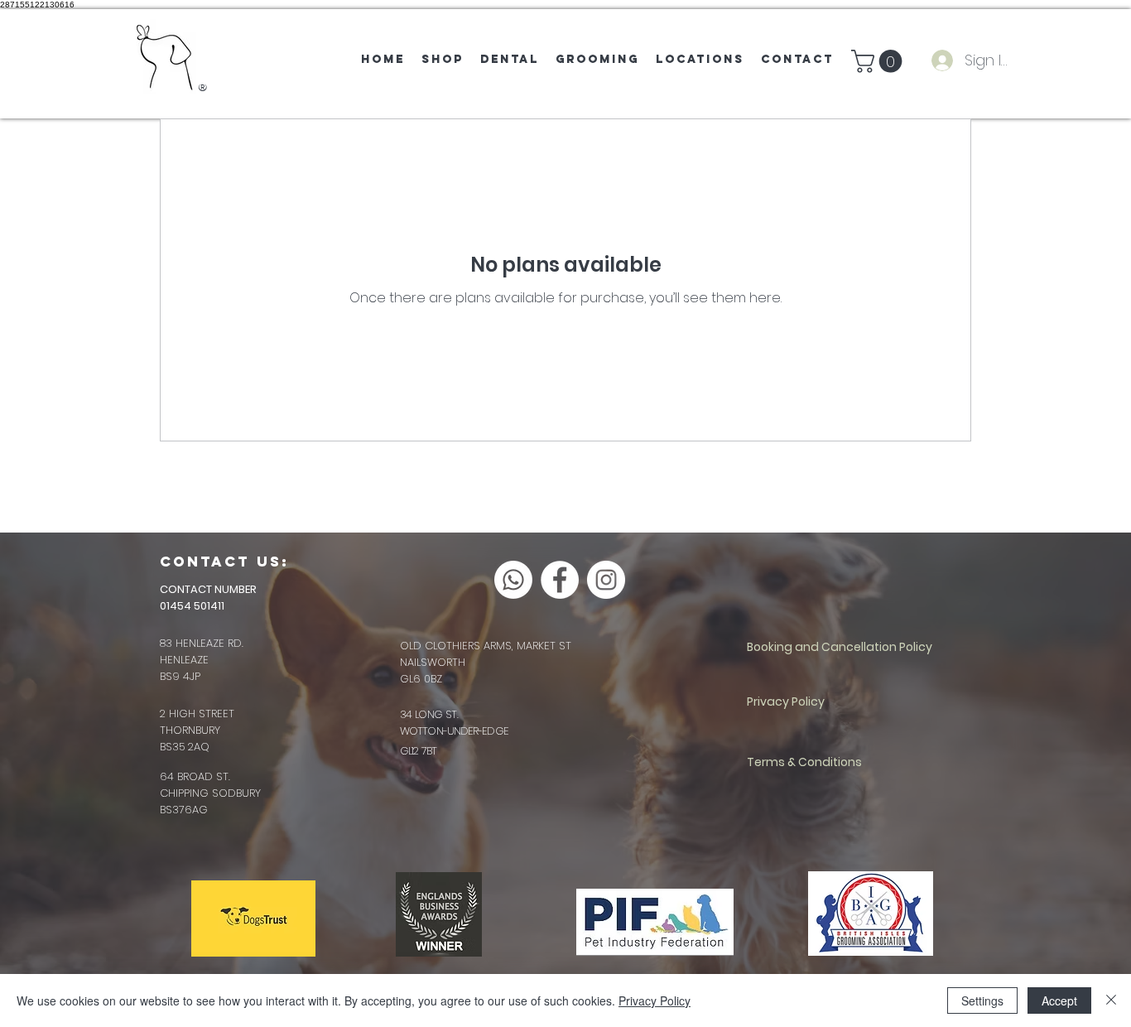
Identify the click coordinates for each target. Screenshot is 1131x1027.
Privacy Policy (654, 1000)
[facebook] (560, 580)
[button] (879, 61)
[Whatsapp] (513, 580)
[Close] (1111, 1000)
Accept (1059, 1000)
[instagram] (606, 580)
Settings (982, 1000)
